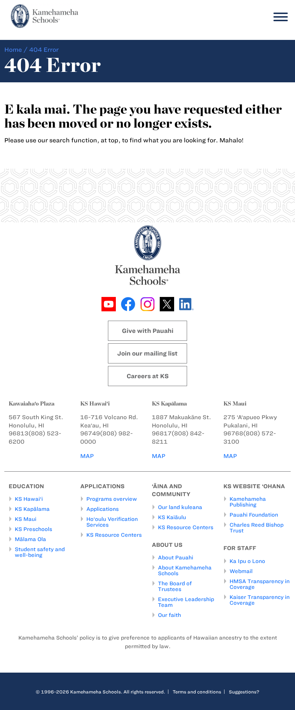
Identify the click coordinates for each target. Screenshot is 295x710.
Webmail (241, 571)
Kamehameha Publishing (248, 502)
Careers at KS (148, 376)
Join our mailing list (147, 353)
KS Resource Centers (114, 535)
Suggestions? (244, 691)
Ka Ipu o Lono (247, 561)
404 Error (44, 49)
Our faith (169, 615)
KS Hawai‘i (29, 499)
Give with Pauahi (147, 330)
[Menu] (278, 17)
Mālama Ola (30, 539)
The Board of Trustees (175, 586)
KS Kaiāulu (172, 517)
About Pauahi (175, 557)
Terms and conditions (197, 691)
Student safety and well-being (40, 552)
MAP (87, 456)
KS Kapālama (32, 509)
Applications (102, 509)
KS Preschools (33, 529)
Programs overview (111, 499)
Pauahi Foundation (254, 515)
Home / (16, 49)
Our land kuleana (180, 507)
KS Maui (25, 519)
